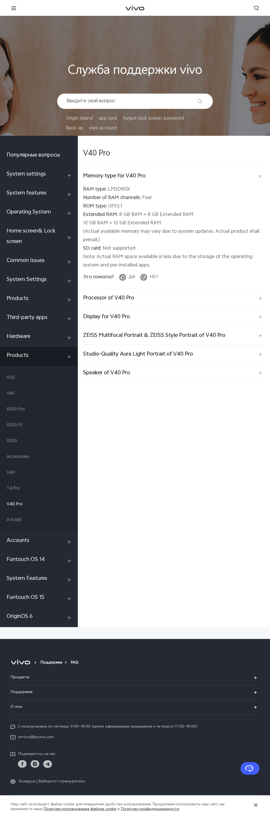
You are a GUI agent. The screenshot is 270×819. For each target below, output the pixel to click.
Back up (74, 128)
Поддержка (51, 663)
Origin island (79, 118)
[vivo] (21, 663)
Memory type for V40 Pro (114, 176)
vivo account (103, 128)
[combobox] (135, 101)
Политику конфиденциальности (150, 809)
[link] (22, 764)
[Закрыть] (255, 805)
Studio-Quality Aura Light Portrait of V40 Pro (138, 354)
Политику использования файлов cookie (80, 809)
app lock (108, 118)
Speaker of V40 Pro (106, 373)
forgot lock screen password (153, 118)
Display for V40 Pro (106, 317)
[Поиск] (199, 101)
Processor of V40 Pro (108, 298)
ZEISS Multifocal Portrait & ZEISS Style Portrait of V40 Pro (154, 335)
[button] (14, 8)
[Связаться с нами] (249, 768)
